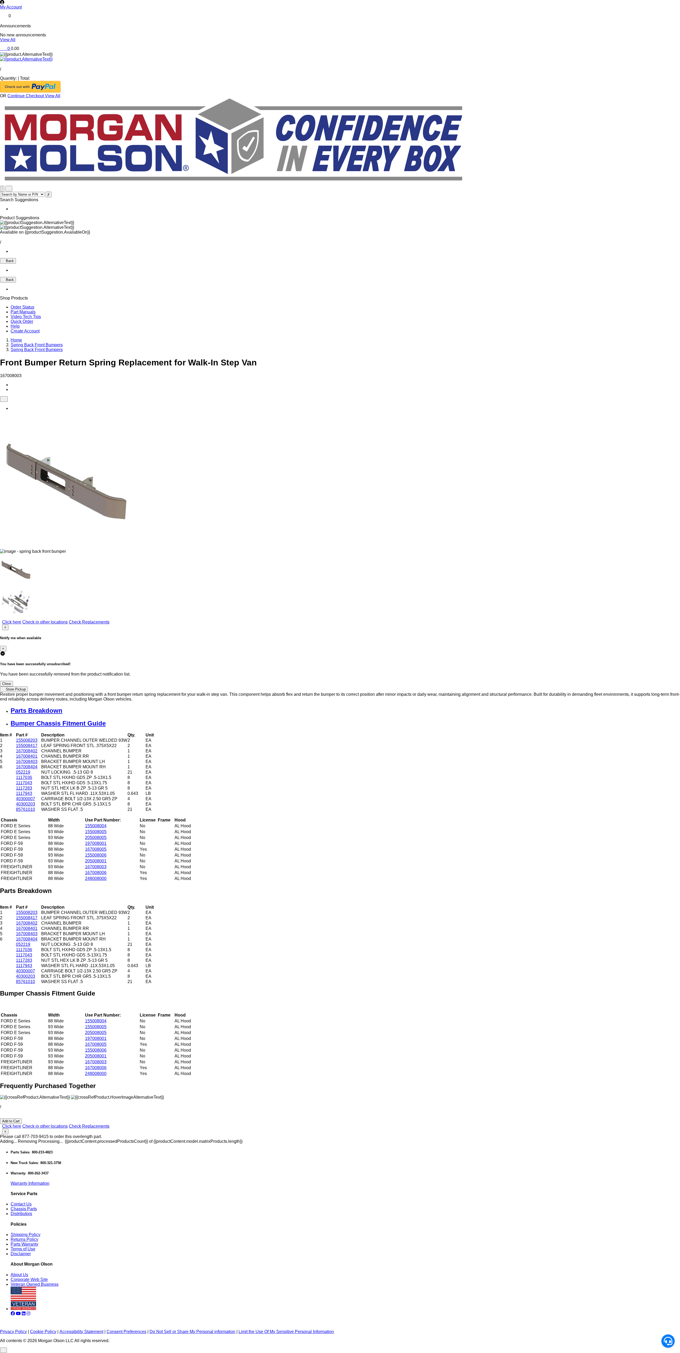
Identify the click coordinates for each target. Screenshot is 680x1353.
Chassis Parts (24, 1209)
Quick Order (22, 321)
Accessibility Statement (81, 1331)
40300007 (25, 798)
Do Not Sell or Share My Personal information (192, 1331)
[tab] (345, 710)
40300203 (25, 804)
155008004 (96, 826)
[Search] (48, 194)
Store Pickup (15, 689)
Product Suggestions (19, 218)
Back (9, 261)
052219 (23, 772)
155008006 (96, 855)
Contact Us (21, 1204)
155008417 (26, 745)
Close (6, 684)
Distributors (21, 1213)
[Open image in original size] (233, 183)
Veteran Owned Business (34, 1284)
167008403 (26, 761)
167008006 (96, 872)
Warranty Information (30, 1183)
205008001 (96, 861)
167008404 (26, 767)
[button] (340, 7)
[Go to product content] (26, 59)
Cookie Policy (43, 1331)
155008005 (96, 831)
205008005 (96, 837)
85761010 (25, 809)
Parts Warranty (24, 1244)
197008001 (96, 843)
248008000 (96, 878)
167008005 (96, 849)
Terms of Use (23, 1249)
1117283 (24, 788)
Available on (45, 232)
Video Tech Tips (26, 316)
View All (7, 39)
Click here (11, 622)
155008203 (26, 740)
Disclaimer (21, 1253)
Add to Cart (11, 1121)
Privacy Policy (13, 1331)
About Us (19, 1274)
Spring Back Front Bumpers (37, 345)
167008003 (96, 867)
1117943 (24, 793)
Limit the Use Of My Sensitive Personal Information (286, 1331)
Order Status (22, 307)
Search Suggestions (19, 199)
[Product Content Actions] (4, 399)
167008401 (26, 756)
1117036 (24, 777)
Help (15, 326)
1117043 (24, 783)
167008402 (26, 751)
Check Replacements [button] (89, 622)
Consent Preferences (126, 1331)
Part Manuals (23, 312)
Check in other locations (45, 622)
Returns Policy (24, 1239)
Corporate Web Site (29, 1279)
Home (16, 340)
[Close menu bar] (2, 189)
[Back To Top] (3, 1350)
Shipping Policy (25, 1234)
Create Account (25, 331)
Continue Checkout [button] (26, 96)
